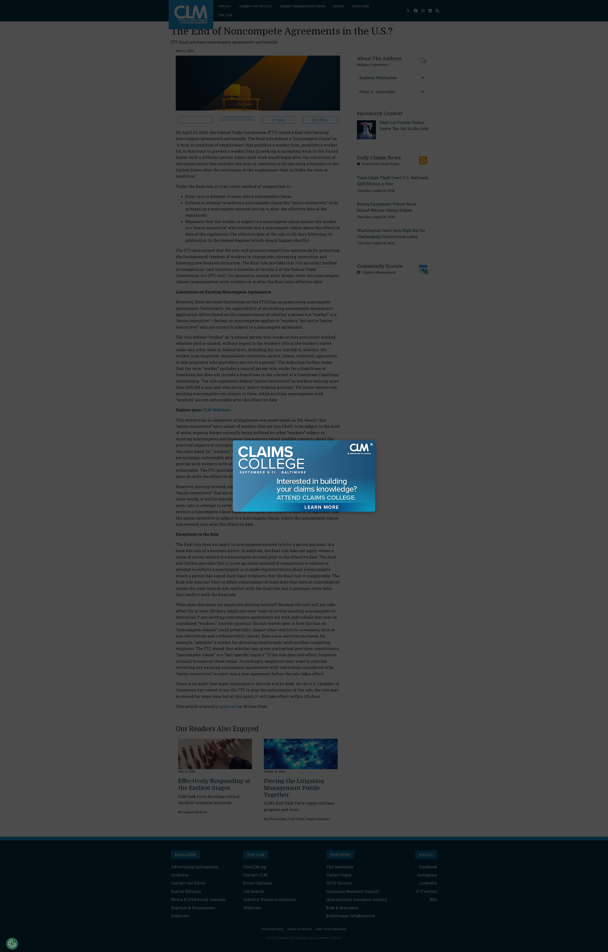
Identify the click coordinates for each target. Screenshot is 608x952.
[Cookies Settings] (12, 944)
